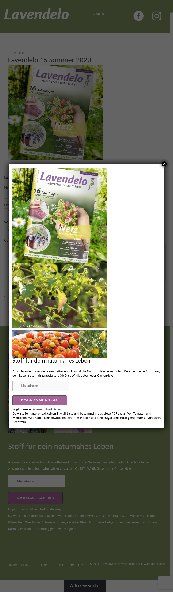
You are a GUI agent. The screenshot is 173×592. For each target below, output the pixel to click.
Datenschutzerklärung (47, 409)
